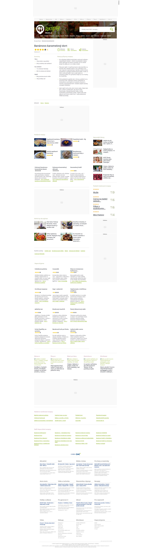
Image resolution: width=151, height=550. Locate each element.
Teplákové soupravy (80, 531)
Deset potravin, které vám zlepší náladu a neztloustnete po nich (84, 508)
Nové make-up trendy (84, 465)
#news (70, 502)
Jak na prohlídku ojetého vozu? (64, 530)
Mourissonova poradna (99, 502)
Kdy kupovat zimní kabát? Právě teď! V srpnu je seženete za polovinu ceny (57, 368)
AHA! (56, 19)
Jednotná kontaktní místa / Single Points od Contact (73, 546)
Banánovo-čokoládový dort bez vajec (63, 441)
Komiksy (108, 502)
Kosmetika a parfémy (80, 530)
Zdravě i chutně (59, 35)
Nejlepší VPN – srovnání (68, 485)
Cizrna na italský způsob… (100, 207)
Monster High (78, 524)
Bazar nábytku (79, 536)
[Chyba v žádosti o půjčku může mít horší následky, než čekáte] (74, 360)
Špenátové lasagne (101, 415)
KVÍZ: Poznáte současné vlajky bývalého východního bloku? (48, 507)
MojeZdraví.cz (103, 19)
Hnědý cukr (48, 251)
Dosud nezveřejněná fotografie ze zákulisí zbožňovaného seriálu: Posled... (84, 471)
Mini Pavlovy (98, 215)
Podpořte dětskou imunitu (82, 502)
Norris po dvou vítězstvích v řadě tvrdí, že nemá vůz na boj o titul (48, 491)
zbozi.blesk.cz (61, 528)
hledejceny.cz (60, 522)
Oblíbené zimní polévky (99, 484)
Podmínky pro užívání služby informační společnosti (70, 545)
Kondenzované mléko (58, 251)
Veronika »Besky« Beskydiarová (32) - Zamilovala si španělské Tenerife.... (101, 475)
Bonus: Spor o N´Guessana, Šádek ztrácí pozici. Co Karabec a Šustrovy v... (48, 532)
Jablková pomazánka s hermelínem (43, 420)
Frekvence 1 (96, 527)
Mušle (95, 192)
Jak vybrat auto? (61, 537)
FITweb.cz (89, 19)
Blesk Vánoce (43, 464)
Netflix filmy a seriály (44, 504)
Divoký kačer (50, 502)
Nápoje (78, 35)
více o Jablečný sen (41, 322)
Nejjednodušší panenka (102, 418)
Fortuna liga (42, 524)
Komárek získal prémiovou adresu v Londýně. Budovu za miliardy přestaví (83, 488)
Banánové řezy (38, 435)
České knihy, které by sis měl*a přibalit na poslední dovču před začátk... (66, 508)
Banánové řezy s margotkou (41, 441)
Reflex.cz (82, 19)
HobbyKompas (61, 531)
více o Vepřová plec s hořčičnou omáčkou (77, 302)
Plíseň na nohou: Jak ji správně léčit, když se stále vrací (84, 514)
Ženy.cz (95, 19)
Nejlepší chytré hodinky (63, 484)
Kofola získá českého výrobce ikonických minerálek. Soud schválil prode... (84, 494)
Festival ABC (97, 504)
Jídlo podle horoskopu (104, 485)
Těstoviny (96, 35)
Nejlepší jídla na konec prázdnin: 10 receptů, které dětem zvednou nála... (101, 491)
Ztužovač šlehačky (39, 254)
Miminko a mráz (98, 465)
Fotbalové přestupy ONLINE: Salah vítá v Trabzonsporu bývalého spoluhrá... (66, 472)
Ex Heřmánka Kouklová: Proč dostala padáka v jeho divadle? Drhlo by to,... (83, 473)
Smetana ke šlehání (74, 251)
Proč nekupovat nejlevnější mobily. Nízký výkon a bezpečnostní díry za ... (66, 491)
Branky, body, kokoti (49, 523)
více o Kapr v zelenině (58, 301)
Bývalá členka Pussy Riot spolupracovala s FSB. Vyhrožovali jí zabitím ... (48, 471)
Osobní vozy (60, 525)
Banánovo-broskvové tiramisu (63, 435)
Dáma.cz (62, 19)
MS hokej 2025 (61, 464)
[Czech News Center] (78, 454)
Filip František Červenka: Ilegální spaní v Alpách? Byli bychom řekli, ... (47, 510)
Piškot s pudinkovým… (99, 200)
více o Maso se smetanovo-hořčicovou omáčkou (78, 281)
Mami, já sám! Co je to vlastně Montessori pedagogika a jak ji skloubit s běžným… (107, 369)
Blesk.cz (41, 19)
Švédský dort (79, 415)
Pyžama (77, 528)
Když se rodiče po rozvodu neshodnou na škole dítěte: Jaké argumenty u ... (102, 470)
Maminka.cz (68, 19)
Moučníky (72, 35)
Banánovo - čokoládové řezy (62, 433)
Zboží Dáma (60, 527)
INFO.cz (44, 465)
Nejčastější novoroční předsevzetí (102, 464)
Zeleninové (103, 35)
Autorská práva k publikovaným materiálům (50, 545)
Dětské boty (78, 533)
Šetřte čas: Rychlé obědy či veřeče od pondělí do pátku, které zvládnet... (101, 472)
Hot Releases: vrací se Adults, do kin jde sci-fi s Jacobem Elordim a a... (65, 505)
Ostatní (88, 35)
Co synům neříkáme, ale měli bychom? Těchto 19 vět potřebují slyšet (90, 366)
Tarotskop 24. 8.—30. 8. (62, 510)
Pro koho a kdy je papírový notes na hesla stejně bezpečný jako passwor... (66, 488)
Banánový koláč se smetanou (104, 441)
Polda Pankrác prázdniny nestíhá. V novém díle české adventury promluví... (102, 512)
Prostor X (42, 523)
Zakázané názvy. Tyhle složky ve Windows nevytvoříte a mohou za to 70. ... (66, 494)
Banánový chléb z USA (81, 443)
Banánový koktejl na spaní (103, 435)
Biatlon (67, 464)
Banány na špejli (100, 443)
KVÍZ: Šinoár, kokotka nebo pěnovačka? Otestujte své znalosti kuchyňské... (102, 494)
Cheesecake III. (100, 420)
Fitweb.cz (112, 24)
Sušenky (83, 251)
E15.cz (75, 19)
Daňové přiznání (80, 484)
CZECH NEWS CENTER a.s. (64, 543)
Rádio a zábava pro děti (98, 525)
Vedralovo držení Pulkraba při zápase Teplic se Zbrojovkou (47, 530)
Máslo (66, 251)
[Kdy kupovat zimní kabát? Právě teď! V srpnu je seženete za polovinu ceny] (58, 361)
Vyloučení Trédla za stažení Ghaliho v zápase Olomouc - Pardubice (47, 527)
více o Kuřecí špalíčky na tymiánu (42, 342)
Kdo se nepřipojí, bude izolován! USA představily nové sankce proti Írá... (47, 468)
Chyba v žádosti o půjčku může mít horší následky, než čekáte (73, 366)
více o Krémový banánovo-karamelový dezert (43, 180)
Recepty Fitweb (37, 41)
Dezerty (47, 103)
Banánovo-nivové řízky (82, 435)
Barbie (77, 525)
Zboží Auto (60, 534)
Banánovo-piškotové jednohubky (84, 438)
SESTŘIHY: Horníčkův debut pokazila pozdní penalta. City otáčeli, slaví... (65, 467)
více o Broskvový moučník (60, 322)
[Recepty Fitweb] (48, 29)
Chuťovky (52, 35)
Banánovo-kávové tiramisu (83, 433)
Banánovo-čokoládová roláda (63, 438)
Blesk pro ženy (49, 19)
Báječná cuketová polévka (41, 415)
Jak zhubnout (79, 464)
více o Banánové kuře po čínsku (59, 342)
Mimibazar (103, 356)
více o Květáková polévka (40, 281)
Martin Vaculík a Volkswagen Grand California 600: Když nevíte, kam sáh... (47, 494)
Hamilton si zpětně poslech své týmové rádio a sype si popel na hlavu (47, 488)
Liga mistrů (72, 464)
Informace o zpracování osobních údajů (88, 545)
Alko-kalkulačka (43, 484)
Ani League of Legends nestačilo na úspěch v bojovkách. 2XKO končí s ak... (102, 510)
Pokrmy (46, 35)
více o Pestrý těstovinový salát (78, 321)
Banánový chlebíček (101, 433)
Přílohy (67, 35)
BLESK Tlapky (43, 502)
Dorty (42, 103)
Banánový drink (80, 441)
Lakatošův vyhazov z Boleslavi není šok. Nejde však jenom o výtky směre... (66, 469)
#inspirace (60, 502)
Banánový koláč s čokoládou (104, 438)
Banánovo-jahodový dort (61, 445)
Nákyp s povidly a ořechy (62, 418)
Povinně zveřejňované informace (90, 546)
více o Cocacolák (62, 281)
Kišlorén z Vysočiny (81, 418)
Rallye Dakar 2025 (52, 484)
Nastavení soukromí (105, 545)
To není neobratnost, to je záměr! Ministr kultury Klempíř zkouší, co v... (47, 473)
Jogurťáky (78, 420)
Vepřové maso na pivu (61, 415)
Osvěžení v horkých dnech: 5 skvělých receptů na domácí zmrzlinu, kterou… (40, 369)
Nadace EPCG (83, 485)
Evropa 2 (96, 528)
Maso (41, 35)
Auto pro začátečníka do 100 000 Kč (65, 533)
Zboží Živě (60, 524)
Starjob (95, 522)
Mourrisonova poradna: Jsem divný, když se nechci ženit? (102, 507)
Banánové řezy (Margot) (40, 438)
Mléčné (109, 35)
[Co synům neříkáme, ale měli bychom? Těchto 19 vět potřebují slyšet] (91, 360)
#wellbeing (66, 502)
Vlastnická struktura (58, 546)
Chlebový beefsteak (39, 418)
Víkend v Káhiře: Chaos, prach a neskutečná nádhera (46, 512)
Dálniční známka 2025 (45, 485)
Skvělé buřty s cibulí (60, 420)
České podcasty (97, 524)
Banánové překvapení (40, 433)
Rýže (92, 35)
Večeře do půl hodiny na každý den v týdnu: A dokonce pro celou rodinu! (102, 488)
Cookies (98, 545)
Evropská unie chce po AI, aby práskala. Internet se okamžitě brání (84, 491)
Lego (77, 527)
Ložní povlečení (79, 534)
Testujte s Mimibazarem (80, 522)
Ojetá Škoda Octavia (62, 536)
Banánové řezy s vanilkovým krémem (42, 444)
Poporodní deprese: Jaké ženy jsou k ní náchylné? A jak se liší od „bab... (83, 511)
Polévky (83, 35)
